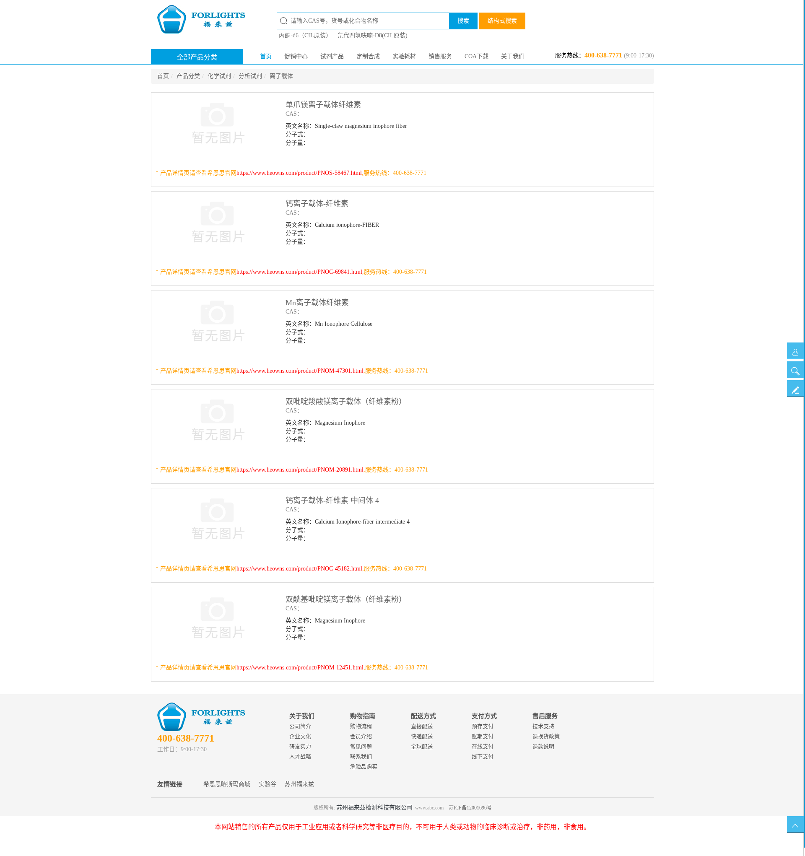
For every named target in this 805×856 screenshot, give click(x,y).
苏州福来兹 (299, 784)
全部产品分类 (197, 57)
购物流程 (361, 726)
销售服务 (440, 56)
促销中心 (296, 56)
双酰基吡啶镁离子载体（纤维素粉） (346, 599)
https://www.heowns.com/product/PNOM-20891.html (300, 470)
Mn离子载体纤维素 (317, 302)
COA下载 (476, 56)
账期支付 (482, 736)
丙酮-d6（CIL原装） (305, 35)
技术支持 (543, 726)
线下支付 (482, 756)
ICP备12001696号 (473, 808)
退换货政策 (546, 736)
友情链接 (169, 784)
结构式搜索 (502, 21)
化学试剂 (219, 76)
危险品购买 (363, 766)
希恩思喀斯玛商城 (226, 784)
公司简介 (300, 726)
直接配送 (422, 726)
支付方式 (484, 716)
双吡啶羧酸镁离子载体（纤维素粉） (346, 401)
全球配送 (422, 746)
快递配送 (422, 736)
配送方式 (423, 716)
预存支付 (482, 726)
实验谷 (267, 784)
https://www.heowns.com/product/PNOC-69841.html (299, 272)
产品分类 (188, 76)
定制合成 (368, 56)
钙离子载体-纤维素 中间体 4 (332, 500)
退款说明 (543, 746)
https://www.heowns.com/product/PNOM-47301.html (300, 371)
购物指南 (362, 716)
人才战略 (300, 756)
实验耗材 (404, 56)
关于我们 (513, 56)
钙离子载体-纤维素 (317, 204)
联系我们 (361, 756)
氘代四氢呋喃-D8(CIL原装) (373, 35)
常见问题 (361, 746)
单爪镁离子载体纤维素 (323, 105)
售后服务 (545, 716)
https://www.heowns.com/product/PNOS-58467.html (299, 173)
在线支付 (482, 746)
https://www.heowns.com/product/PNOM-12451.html (300, 667)
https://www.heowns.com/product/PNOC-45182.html (299, 568)
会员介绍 (361, 736)
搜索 (463, 21)
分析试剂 (250, 76)
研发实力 (300, 746)
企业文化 (300, 736)
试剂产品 (332, 56)
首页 (266, 56)
